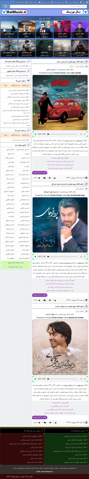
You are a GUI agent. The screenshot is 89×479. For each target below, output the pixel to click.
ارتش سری (80, 55)
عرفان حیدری (80, 33)
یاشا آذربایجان (62, 36)
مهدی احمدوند (9, 245)
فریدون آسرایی (24, 216)
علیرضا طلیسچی (80, 52)
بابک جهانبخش (24, 162)
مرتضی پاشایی (9, 241)
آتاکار (8, 476)
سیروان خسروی (9, 191)
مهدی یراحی (10, 250)
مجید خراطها (10, 220)
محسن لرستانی (24, 229)
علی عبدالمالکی (27, 52)
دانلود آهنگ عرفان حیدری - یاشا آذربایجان (17, 75)
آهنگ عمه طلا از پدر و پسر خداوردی (75, 436)
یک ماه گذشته (15, 85)
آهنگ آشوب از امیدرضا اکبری (21, 119)
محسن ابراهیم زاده (9, 52)
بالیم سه (80, 36)
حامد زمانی (25, 170)
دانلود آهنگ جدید (74, 2)
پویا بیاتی (11, 166)
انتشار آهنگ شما (19, 2)
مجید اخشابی (25, 220)
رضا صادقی (44, 52)
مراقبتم (27, 36)
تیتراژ (71, 66)
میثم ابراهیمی (9, 254)
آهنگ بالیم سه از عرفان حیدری (20, 140)
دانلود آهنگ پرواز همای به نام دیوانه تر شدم (69, 306)
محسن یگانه (10, 229)
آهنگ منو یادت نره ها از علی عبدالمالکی (18, 97)
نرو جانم (9, 55)
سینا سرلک (10, 195)
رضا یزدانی (25, 187)
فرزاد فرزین (10, 212)
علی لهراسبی (10, 208)
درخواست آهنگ (33, 2)
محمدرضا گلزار (9, 237)
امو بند (27, 154)
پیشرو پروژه (15, 476)
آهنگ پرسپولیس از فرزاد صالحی (32, 436)
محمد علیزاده (10, 233)
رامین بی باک (10, 179)
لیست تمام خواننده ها (15, 267)
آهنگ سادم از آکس (80, 455)
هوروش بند (10, 258)
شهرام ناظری (25, 204)
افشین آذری (10, 149)
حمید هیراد (25, 179)
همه (5, 85)
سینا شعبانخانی (24, 199)
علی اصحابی (10, 204)
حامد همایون (27, 33)
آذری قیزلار (44, 36)
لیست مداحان (46, 2)
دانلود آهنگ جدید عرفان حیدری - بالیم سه (17, 66)
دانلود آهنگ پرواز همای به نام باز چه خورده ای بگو (68, 184)
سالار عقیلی (62, 52)
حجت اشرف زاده (24, 174)
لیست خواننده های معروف (16, 262)
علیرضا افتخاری (24, 212)
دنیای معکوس (44, 55)
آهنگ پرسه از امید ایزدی (34, 462)
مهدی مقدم (25, 250)
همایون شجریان (24, 258)
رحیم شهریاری (25, 183)
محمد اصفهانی (24, 233)
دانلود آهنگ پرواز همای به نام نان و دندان (70, 61)
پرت (9, 36)
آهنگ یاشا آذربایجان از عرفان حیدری (19, 90)
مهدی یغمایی (25, 254)
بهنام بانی (11, 162)
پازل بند (26, 166)
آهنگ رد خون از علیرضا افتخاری (20, 107)
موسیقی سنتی (80, 66)
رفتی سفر (62, 55)
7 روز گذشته (25, 85)
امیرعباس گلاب (9, 33)
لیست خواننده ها (59, 2)
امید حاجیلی (25, 158)
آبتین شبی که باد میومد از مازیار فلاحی (18, 104)
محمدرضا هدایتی (23, 241)
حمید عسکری (9, 174)
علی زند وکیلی (24, 208)
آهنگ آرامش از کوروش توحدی (20, 116)
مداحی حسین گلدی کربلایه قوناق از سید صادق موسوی (70, 451)
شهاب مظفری (10, 199)
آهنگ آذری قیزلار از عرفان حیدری (19, 94)
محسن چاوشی (9, 225)
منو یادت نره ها (27, 55)
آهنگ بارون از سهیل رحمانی (21, 100)
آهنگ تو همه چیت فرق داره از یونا (75, 447)
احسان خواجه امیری (22, 149)
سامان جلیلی (25, 191)
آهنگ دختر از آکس (36, 458)
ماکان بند (11, 216)
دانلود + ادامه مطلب (39, 172)
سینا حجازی (25, 195)
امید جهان (11, 154)
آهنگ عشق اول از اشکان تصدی (76, 440)
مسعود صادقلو (24, 245)
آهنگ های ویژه (44, 18)
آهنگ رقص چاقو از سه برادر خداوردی (75, 462)
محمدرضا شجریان (23, 237)
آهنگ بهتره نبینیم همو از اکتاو (77, 458)
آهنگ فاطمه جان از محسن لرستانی (75, 443)
